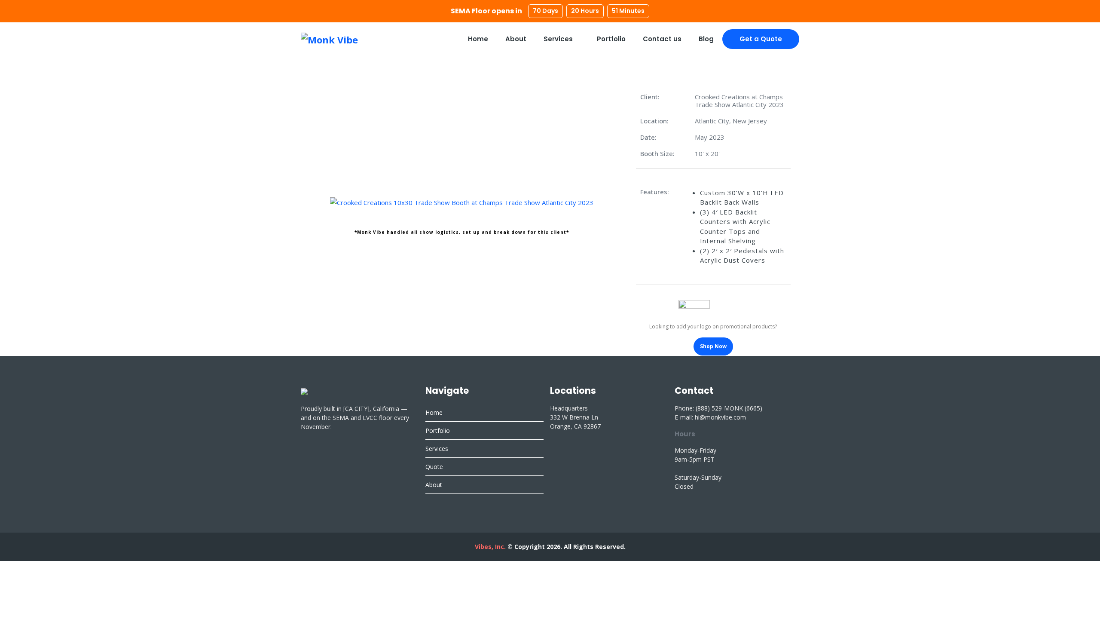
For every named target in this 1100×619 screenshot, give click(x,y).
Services (559, 38)
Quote (434, 467)
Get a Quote (760, 38)
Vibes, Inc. (490, 546)
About (515, 38)
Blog (706, 38)
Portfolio (611, 38)
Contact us (662, 38)
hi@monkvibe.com (720, 417)
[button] (318, 202)
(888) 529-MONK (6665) (729, 408)
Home (478, 38)
